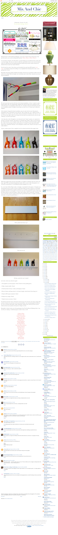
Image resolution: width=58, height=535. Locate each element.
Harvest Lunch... (46, 471)
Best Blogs (29, 527)
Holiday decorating (49, 257)
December (46, 279)
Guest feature (47, 249)
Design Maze (46, 432)
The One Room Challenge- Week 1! (50, 317)
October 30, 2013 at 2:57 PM (11, 439)
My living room (49, 259)
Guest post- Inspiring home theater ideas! (51, 306)
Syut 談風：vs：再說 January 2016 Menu (50, 494)
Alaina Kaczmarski (47, 480)
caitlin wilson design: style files (49, 511)
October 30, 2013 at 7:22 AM (13, 396)
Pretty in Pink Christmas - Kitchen (48, 465)
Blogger (52, 335)
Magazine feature (52, 258)
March (46, 328)
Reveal (44, 249)
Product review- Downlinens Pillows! (50, 286)
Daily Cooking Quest (47, 447)
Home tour (44, 258)
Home (21, 496)
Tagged (55, 259)
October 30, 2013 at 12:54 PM (16, 428)
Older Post (39, 496)
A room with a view (7, 449)
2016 (45, 273)
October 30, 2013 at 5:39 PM (17, 454)
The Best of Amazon (46, 425)
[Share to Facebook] (15, 341)
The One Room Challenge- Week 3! (50, 301)
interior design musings (47, 501)
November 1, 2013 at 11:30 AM (14, 473)
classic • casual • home (47, 415)
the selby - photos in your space (49, 516)
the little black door (47, 504)
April (46, 326)
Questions (53, 259)
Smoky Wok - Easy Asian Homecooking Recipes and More (49, 515)
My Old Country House (47, 384)
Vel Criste (5, 378)
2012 (45, 332)
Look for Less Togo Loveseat (48, 409)
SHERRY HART (6, 434)
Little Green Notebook (47, 424)
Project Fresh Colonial (47, 378)
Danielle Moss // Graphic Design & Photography (35, 525)
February (46, 329)
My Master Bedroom (53, 249)
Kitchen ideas (46, 233)
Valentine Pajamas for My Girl (48, 413)
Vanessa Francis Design (47, 380)
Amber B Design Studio (47, 377)
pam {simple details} (7, 367)
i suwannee (45, 443)
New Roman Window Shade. (48, 437)
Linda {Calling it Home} (8, 355)
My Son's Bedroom (28, 341)
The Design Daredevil (47, 364)
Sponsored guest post (47, 242)
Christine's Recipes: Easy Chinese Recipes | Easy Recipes (49, 351)
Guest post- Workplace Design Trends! (50, 283)
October (46, 282)
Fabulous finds (48, 251)
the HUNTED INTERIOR (48, 477)
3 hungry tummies (47, 507)
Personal (53, 246)
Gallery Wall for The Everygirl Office (49, 481)
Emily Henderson (47, 338)
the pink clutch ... (46, 412)
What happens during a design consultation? (50, 475)
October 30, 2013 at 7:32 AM (10, 402)
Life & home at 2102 (47, 464)
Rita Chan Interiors (46, 488)
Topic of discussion (45, 260)
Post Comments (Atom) (8, 498)
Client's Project (45, 248)
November (46, 280)
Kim (4, 460)
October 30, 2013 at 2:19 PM (13, 434)
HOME (2, 18)
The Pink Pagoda (6, 473)
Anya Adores (46, 450)
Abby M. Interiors (47, 474)
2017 (45, 272)
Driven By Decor (46, 355)
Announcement (51, 250)
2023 (45, 263)
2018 (45, 270)
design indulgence (47, 392)
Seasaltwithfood (46, 439)
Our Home (3, 342)
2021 (45, 266)
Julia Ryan (5, 385)
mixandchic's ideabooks (48, 219)
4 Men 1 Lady (46, 436)
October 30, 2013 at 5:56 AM (12, 349)
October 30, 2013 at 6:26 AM (13, 361)
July (45, 322)
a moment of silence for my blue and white (49, 505)
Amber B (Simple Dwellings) (8, 454)
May (45, 325)
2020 (45, 267)
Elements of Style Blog (47, 347)
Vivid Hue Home (46, 395)
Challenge (22, 341)
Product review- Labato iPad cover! (50, 313)
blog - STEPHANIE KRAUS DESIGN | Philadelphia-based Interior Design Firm (50, 420)
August (46, 320)
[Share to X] (14, 341)
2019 (45, 269)
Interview (48, 258)
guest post (49, 260)
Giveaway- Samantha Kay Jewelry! (51, 194)
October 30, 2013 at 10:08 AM (11, 413)
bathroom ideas (51, 233)
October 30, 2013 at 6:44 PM (10, 460)
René (4, 402)
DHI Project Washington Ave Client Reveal (49, 468)
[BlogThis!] (13, 341)
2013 (45, 278)
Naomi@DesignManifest (8, 428)
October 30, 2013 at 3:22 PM (14, 449)
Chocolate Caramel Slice (47, 508)
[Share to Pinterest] (16, 341)
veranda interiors (47, 497)
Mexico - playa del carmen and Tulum (49, 444)
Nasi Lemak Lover (47, 453)
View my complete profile (48, 97)
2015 (45, 275)
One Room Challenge (36, 341)
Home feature (54, 257)
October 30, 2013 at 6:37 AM (15, 367)
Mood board (54, 245)
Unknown (5, 413)
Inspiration (52, 251)
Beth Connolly (6, 396)
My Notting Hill (6, 361)
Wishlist (53, 252)
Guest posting (44, 257)
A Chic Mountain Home (47, 491)
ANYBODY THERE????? (47, 393)
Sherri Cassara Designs (47, 490)
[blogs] (29, 526)
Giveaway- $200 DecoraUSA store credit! (51, 302)
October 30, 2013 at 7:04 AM (12, 385)
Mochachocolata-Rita (47, 493)
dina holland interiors (47, 467)
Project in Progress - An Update (48, 502)
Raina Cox (5, 349)
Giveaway (44, 241)
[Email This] (12, 341)
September (46, 319)
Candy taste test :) (46, 451)
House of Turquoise (47, 487)
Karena (5, 439)
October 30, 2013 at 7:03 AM (11, 378)
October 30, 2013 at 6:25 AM (16, 355)
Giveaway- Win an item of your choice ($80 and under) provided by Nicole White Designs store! (51, 185)
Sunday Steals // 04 (46, 478)
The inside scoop (48, 252)
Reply (5, 352)
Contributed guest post (48, 240)
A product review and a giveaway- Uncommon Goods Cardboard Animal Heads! (51, 162)
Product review (52, 241)
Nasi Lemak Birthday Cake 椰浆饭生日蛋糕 (50, 454)
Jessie (48, 88)
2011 (45, 334)
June (45, 323)
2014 (45, 276)
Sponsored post (45, 250)
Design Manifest (46, 461)
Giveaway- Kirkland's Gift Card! (50, 200)
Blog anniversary (53, 247)
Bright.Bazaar (46, 404)
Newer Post (3, 496)
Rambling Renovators (47, 373)
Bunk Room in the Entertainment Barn (49, 422)
